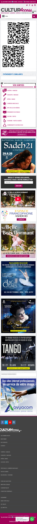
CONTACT (3, 445)
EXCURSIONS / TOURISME (6, 475)
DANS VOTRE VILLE (5, 500)
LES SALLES (3, 504)
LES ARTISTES (4, 507)
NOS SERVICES (4, 442)
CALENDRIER (3, 497)
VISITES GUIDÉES (4, 471)
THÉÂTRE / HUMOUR (5, 452)
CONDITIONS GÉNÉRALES (6, 491)
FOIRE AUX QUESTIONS (6, 481)
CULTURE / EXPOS (5, 462)
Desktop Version (13, 521)
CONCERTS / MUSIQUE (6, 455)
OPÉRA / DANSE (4, 458)
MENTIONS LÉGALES (5, 484)
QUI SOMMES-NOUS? (5, 435)
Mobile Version (24, 521)
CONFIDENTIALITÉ (5, 488)
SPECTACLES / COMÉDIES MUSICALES (9, 468)
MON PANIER (3, 439)
